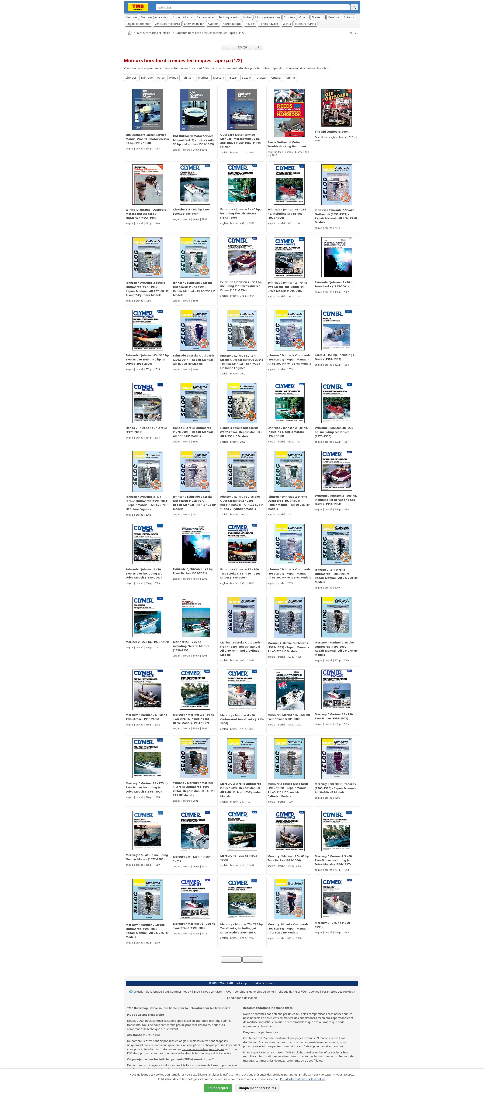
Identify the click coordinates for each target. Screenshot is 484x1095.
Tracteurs (318, 17)
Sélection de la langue (147, 991)
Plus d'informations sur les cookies (302, 1079)
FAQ (228, 991)
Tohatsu (260, 77)
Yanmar (290, 77)
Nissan (233, 77)
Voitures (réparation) (154, 17)
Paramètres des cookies (337, 991)
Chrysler (131, 77)
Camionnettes (206, 17)
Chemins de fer (194, 24)
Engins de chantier (138, 24)
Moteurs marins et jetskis (153, 33)
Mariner (203, 77)
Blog (197, 991)
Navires (250, 24)
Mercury (218, 77)
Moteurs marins (305, 24)
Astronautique (232, 24)
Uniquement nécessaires (257, 1088)
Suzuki (246, 77)
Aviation (213, 24)
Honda (173, 77)
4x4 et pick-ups (182, 17)
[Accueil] (129, 32)
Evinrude (147, 77)
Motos (247, 17)
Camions (333, 17)
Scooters (289, 17)
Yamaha (275, 77)
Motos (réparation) (267, 17)
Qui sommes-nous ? (178, 991)
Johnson (188, 77)
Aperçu (242, 47)
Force (160, 77)
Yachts (287, 24)
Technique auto (229, 17)
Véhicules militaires (167, 24)
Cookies (314, 991)
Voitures (131, 17)
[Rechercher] (354, 7)
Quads (303, 17)
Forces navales (268, 24)
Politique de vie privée (291, 991)
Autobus (349, 17)
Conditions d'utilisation (242, 998)
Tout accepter (218, 1088)
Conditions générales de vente (254, 991)
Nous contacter (213, 991)
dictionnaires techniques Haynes (203, 1049)
